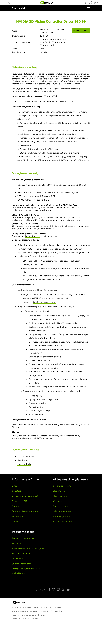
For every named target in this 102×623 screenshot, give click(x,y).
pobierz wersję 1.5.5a (57, 298)
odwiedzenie (67, 424)
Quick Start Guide (25, 456)
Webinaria (57, 501)
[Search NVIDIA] (9, 2)
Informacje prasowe (62, 486)
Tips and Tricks (24, 464)
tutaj (54, 228)
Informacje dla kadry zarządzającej (28, 548)
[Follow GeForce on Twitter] (63, 589)
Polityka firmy (57, 611)
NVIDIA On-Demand (62, 521)
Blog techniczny (60, 496)
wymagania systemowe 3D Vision (42, 207)
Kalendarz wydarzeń (62, 511)
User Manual (23, 460)
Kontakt (42, 615)
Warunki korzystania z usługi (25, 611)
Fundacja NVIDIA (19, 501)
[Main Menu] (5, 3)
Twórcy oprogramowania (23, 538)
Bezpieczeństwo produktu (24, 615)
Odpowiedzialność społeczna (25, 511)
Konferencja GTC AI (62, 516)
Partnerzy (16, 543)
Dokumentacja (19, 558)
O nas (14, 486)
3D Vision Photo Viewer (28, 249)
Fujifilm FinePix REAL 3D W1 (48, 279)
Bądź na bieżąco (60, 506)
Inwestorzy (17, 491)
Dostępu (44, 611)
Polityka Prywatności (21, 607)
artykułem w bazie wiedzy (43, 91)
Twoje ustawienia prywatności (47, 607)
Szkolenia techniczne (21, 563)
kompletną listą (32, 236)
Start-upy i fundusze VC (23, 553)
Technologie (17, 516)
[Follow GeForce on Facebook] (49, 589)
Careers (15, 521)
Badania (16, 506)
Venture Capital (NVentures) (25, 496)
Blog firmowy (59, 491)
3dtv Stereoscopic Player (44, 302)
